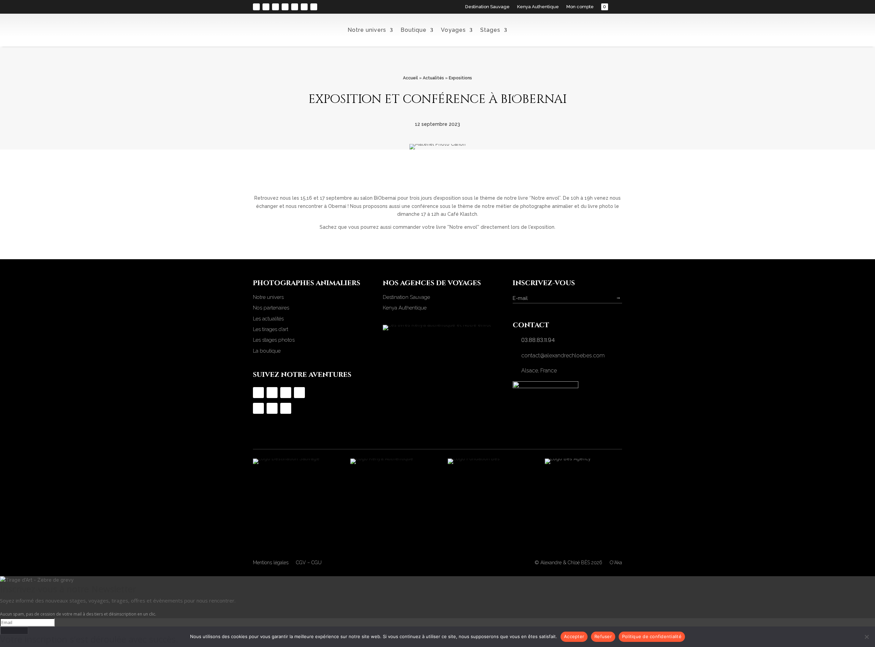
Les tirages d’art (270, 329)
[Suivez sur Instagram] (256, 6)
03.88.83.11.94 (538, 340)
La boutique (267, 351)
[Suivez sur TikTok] (275, 6)
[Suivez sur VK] (313, 6)
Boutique (414, 30)
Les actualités (268, 319)
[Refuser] (866, 636)
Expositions (460, 78)
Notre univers (367, 30)
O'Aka (616, 562)
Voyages (453, 30)
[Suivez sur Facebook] (265, 6)
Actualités (433, 78)
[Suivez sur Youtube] (285, 6)
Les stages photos (274, 340)
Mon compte (580, 6)
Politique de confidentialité (652, 636)
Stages (490, 30)
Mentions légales (270, 562)
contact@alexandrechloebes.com (563, 355)
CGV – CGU (309, 562)
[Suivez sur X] (304, 6)
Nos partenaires (271, 308)
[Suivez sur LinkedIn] (294, 6)
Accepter (574, 636)
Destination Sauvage (487, 6)
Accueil (410, 78)
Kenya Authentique (538, 6)
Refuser (603, 636)
